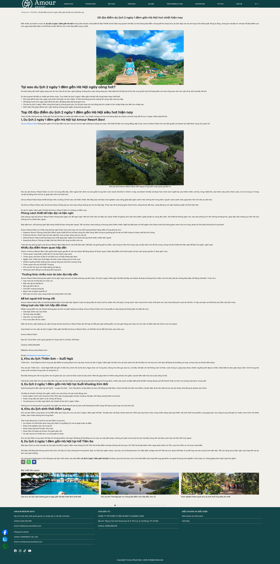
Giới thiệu (186, 521)
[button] (115, 505)
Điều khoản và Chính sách (192, 516)
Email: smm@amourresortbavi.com (28, 542)
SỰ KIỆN (151, 4)
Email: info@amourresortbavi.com (27, 526)
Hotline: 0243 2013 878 (23, 521)
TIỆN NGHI (132, 4)
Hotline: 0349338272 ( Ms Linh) (26, 537)
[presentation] (20, 485)
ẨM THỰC (111, 4)
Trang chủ (25, 12)
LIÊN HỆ (239, 4)
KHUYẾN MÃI (200, 4)
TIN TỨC (220, 4)
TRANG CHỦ (68, 4)
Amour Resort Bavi (29, 124)
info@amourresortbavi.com (38, 355)
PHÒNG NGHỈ (90, 4)
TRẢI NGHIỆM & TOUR (175, 4)
